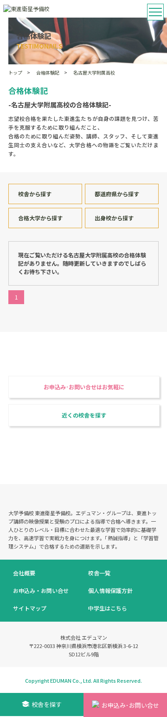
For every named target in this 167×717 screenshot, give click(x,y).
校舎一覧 (99, 573)
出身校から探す (114, 218)
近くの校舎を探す (84, 415)
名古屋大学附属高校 (94, 72)
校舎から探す (34, 194)
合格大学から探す (40, 218)
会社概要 (24, 573)
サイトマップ (29, 608)
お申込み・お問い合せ (41, 590)
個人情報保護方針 (110, 590)
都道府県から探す (117, 194)
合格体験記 (47, 72)
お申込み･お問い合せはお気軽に (84, 387)
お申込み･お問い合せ (130, 705)
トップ (15, 72)
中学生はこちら (107, 608)
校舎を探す (47, 704)
